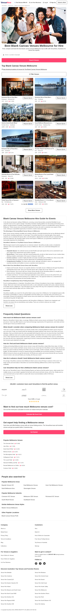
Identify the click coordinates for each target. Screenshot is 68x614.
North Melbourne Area (8, 488)
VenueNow (4, 5)
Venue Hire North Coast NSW (8, 593)
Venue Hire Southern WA (7, 604)
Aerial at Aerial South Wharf (9, 123)
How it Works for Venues (7, 555)
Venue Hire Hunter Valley (41, 586)
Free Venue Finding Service (42, 539)
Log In (46, 2)
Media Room (4, 532)
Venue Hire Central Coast (41, 576)
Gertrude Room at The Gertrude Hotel (10, 174)
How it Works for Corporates (42, 535)
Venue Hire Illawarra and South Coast (11, 590)
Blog (2, 542)
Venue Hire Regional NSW (8, 600)
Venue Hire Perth (39, 597)
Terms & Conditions (6, 539)
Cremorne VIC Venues (8, 496)
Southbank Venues (29, 499)
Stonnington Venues (30, 488)
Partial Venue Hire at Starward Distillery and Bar (10, 200)
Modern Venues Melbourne (10, 508)
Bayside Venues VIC (8, 485)
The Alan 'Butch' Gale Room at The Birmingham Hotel (44, 148)
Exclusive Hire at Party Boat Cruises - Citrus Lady (43, 97)
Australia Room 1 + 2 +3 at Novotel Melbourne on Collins (44, 200)
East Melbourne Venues (31, 485)
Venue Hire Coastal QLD (7, 579)
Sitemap (37, 546)
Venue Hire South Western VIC (43, 600)
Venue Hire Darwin (40, 579)
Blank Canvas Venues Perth (10, 516)
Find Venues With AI (21, 2)
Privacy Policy (4, 535)
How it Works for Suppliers (8, 559)
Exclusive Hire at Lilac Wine (9, 97)
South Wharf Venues (8, 499)
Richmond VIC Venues (52, 496)
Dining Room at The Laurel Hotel (44, 174)
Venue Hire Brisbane (40, 572)
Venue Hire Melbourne (41, 590)
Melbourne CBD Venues (31, 496)
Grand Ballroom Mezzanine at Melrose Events (43, 123)
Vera (36, 528)
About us (3, 528)
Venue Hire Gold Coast (41, 583)
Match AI (37, 532)
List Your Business (35, 2)
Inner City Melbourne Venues (54, 485)
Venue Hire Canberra (6, 576)
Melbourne (10, 5)
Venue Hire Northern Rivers (42, 593)
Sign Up (53, 2)
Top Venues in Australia (41, 542)
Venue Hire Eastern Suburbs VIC (9, 583)
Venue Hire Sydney (40, 604)
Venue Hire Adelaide (6, 572)
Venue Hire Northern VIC (7, 597)
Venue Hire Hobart (6, 586)
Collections (4, 546)
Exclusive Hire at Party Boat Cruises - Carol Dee (9, 148)
